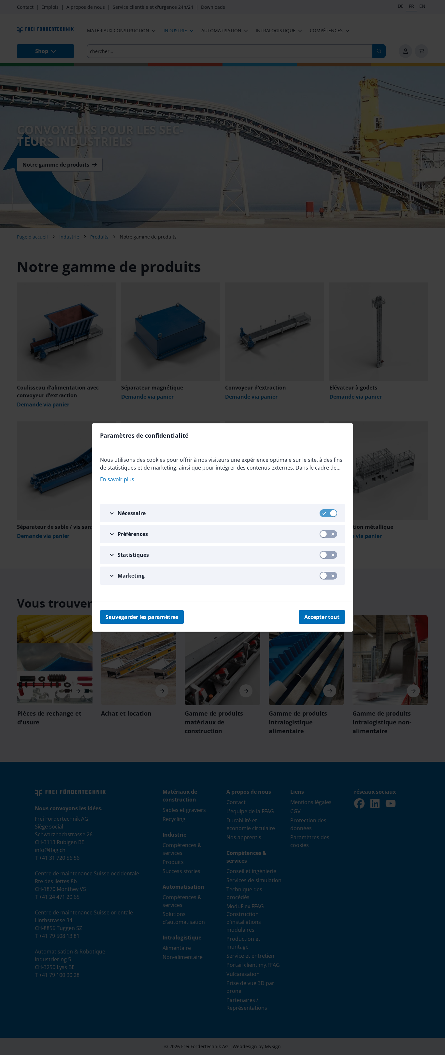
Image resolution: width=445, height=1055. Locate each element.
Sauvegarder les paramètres (142, 617)
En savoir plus (117, 479)
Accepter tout (321, 617)
